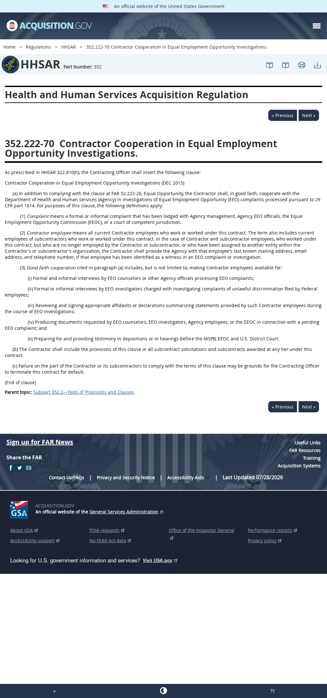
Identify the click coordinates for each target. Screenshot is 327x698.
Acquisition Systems (299, 466)
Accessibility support (32, 540)
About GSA (21, 530)
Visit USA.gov (157, 560)
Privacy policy (262, 540)
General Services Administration (123, 512)
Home (9, 47)
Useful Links (308, 443)
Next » (309, 115)
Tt (272, 691)
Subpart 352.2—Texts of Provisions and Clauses (83, 392)
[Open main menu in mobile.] (317, 26)
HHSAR (68, 47)
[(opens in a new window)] (20, 508)
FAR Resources (305, 450)
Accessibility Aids (185, 477)
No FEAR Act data (107, 540)
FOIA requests (104, 530)
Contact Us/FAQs (66, 477)
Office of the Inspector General (201, 530)
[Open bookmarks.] (285, 68)
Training (312, 458)
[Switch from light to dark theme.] (163, 690)
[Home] (49, 26)
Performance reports (270, 530)
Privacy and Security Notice (126, 477)
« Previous (282, 115)
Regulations (38, 47)
